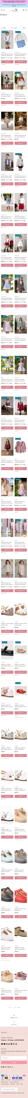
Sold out (20, 796)
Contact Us (8, 1080)
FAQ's (18, 1084)
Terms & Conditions (5, 1084)
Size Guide (12, 1084)
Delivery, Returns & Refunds (17, 1080)
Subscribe (14, 1062)
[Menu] (1, 10)
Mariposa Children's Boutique (10, 1093)
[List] (26, 28)
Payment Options (4, 1082)
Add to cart (7, 61)
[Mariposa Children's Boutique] (14, 10)
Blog (21, 1084)
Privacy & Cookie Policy (14, 1082)
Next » (19, 1007)
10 (15, 1007)
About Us (3, 1080)
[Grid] (24, 28)
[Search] (4, 10)
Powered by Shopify (20, 1093)
